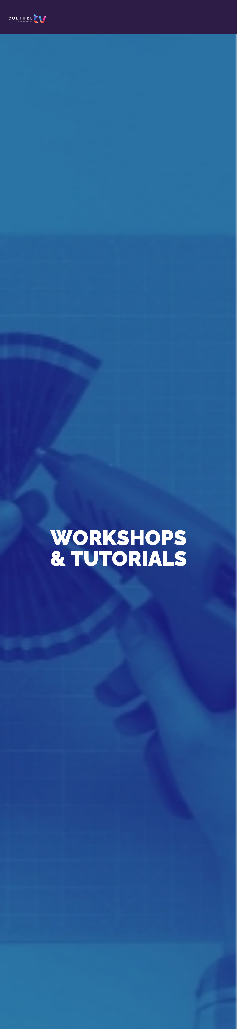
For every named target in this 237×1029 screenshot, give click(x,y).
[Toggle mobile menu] (228, 14)
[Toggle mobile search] (220, 14)
